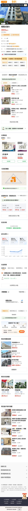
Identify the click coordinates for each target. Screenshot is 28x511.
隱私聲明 (14, 509)
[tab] (5, 83)
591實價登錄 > (4, 484)
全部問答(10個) (14, 285)
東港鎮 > (15, 484)
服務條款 (12, 503)
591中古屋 (6, 501)
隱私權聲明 (19, 503)
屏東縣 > (11, 484)
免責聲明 (6, 503)
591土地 (20, 499)
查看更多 (14, 369)
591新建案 (14, 499)
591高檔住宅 (19, 501)
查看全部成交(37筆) (14, 215)
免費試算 (22, 331)
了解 (25, 5)
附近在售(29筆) (14, 122)
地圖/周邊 (21, 292)
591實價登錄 (6, 499)
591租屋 (12, 501)
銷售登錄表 (23, 195)
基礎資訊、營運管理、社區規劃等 (14, 51)
